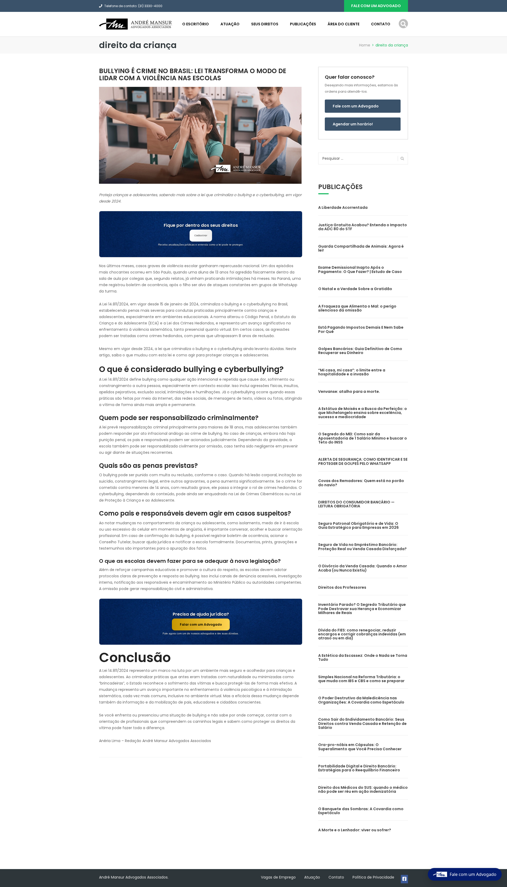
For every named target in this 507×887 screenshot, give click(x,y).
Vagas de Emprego (278, 877)
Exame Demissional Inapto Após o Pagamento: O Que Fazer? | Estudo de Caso (360, 269)
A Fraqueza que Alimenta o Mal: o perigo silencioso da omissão (357, 308)
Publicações (303, 24)
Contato (380, 24)
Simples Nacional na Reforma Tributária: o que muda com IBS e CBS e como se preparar (361, 678)
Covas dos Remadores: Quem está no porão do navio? (361, 482)
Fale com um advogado (376, 5)
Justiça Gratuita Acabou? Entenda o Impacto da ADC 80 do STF (362, 227)
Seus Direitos (264, 24)
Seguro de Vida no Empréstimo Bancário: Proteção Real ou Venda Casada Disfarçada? (362, 546)
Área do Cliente (343, 24)
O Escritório (195, 24)
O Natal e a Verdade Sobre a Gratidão (355, 288)
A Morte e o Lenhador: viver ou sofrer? (354, 830)
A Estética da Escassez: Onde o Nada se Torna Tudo (362, 657)
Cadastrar (200, 235)
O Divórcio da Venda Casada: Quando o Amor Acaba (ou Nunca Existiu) (362, 568)
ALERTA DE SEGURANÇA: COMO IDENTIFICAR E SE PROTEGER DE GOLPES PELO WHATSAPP (362, 461)
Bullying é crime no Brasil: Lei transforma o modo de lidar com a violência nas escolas (192, 74)
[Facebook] (404, 879)
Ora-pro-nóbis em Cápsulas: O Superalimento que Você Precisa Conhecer (360, 746)
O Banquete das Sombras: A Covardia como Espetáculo (360, 810)
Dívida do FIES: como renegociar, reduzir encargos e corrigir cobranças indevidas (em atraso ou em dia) (362, 634)
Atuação (230, 24)
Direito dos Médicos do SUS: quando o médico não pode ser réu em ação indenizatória (363, 789)
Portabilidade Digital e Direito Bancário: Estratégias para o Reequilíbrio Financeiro (359, 768)
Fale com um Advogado (356, 106)
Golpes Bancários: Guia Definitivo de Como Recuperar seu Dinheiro (360, 350)
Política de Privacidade (373, 877)
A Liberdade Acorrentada (343, 207)
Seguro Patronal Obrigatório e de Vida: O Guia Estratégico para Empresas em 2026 (358, 525)
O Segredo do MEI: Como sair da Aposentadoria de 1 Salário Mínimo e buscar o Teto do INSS (362, 438)
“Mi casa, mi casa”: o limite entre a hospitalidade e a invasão (351, 372)
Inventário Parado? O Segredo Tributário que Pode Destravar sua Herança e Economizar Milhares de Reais (362, 608)
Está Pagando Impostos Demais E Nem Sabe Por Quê (360, 329)
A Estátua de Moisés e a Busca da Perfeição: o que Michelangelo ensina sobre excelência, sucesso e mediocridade (362, 412)
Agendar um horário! (353, 124)
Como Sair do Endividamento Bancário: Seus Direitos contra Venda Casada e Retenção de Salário (362, 723)
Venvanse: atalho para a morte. (349, 391)
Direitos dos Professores (342, 587)
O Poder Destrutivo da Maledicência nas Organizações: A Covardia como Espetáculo (361, 700)
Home (364, 45)
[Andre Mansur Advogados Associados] (136, 23)
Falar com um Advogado (201, 624)
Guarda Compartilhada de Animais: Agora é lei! (361, 248)
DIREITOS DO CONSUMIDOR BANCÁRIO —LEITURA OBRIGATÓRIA (356, 504)
